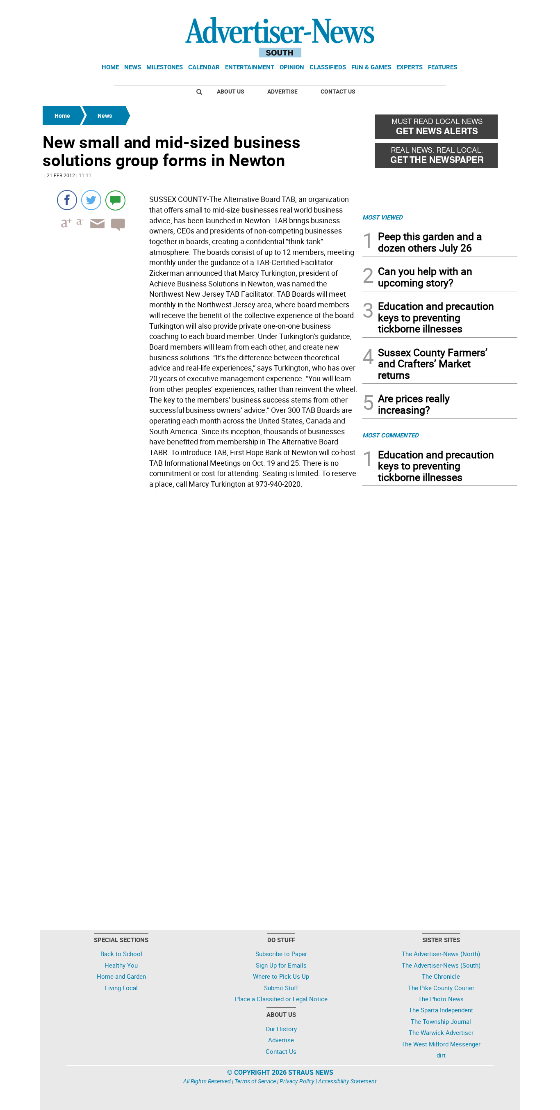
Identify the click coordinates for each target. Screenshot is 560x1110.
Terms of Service (255, 1081)
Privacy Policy (297, 1081)
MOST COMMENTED (390, 435)
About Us (230, 91)
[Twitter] (91, 200)
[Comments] (115, 200)
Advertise (282, 91)
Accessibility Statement (347, 1081)
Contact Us (338, 91)
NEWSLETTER (451, 9)
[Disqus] (200, 604)
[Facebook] (67, 200)
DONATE (497, 9)
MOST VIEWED (382, 217)
